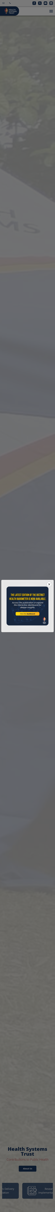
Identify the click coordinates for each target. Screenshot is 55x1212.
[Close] (49, 584)
